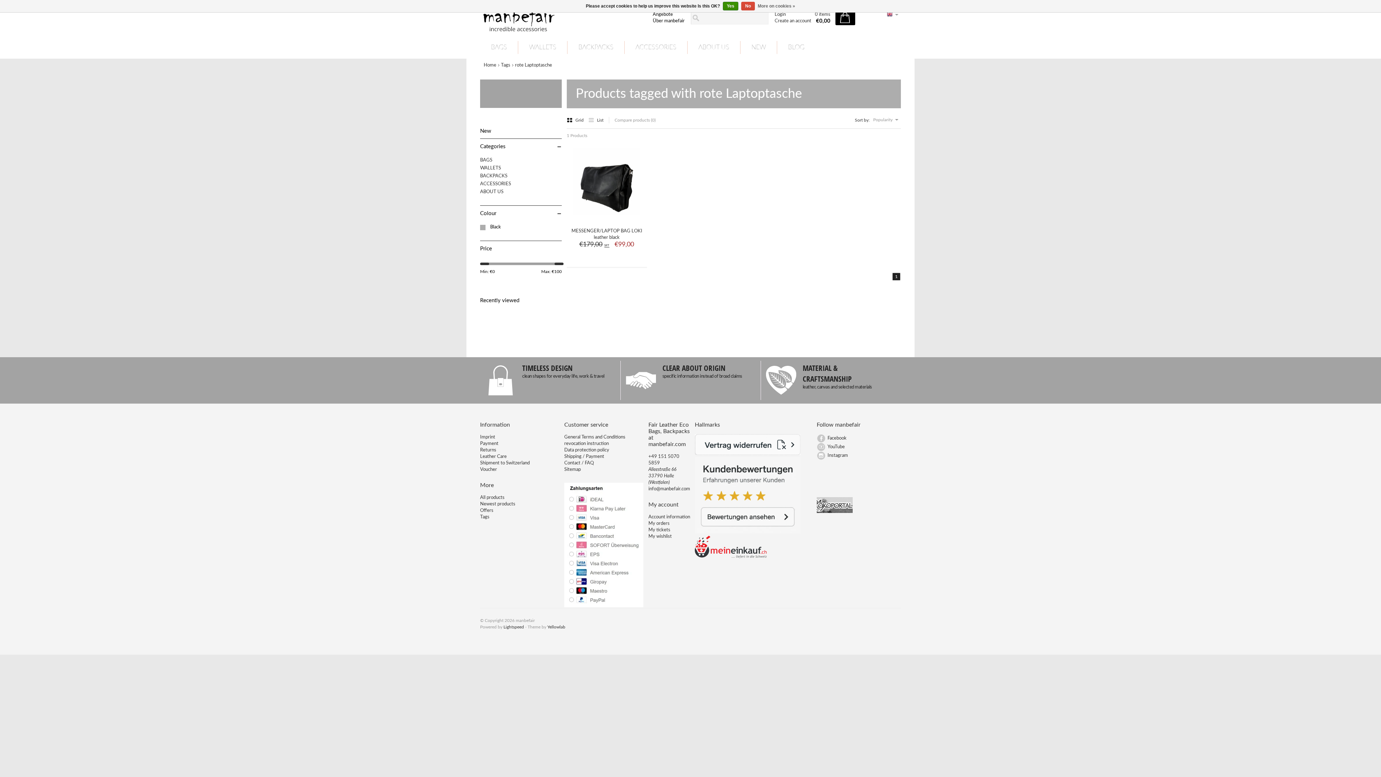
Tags (505, 65)
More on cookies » (776, 6)
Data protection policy (586, 450)
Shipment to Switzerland (505, 463)
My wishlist (660, 536)
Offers (486, 510)
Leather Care (493, 456)
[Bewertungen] (748, 532)
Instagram (838, 455)
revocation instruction (586, 443)
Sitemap (572, 469)
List (600, 120)
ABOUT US (713, 47)
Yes (730, 6)
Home (490, 65)
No (748, 6)
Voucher (488, 469)
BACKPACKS (596, 47)
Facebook (837, 438)
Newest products (497, 504)
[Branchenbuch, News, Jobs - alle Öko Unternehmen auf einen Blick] (835, 511)
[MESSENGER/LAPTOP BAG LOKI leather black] (606, 217)
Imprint (487, 437)
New (758, 47)
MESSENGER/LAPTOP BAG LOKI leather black (606, 234)
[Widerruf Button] (748, 453)
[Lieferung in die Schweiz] (731, 557)
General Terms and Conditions (594, 437)
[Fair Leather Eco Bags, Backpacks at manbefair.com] (562, 18)
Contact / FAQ (579, 463)
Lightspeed (513, 627)
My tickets (659, 530)
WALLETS (542, 47)
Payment (489, 443)
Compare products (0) (635, 120)
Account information (669, 517)
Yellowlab (556, 627)
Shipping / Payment (584, 456)
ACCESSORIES (655, 47)
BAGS (499, 47)
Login (780, 14)
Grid (580, 120)
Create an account (793, 21)
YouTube (836, 447)
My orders (659, 523)
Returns (488, 450)
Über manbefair (669, 21)
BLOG (796, 47)
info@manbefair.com (669, 489)
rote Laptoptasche (533, 65)
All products (492, 497)
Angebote (663, 14)
